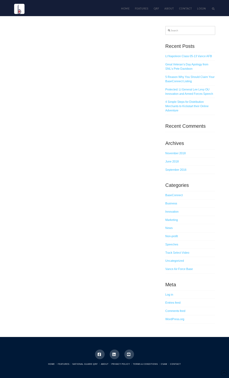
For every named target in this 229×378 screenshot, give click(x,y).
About (105, 364)
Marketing (171, 219)
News (169, 227)
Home (51, 364)
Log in (169, 294)
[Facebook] (100, 354)
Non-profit (171, 236)
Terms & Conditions (145, 364)
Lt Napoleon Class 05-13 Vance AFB (188, 56)
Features (63, 364)
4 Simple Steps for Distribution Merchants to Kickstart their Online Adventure (187, 106)
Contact (175, 364)
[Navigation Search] (211, 8)
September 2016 (175, 169)
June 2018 (172, 161)
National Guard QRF (85, 364)
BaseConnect (174, 195)
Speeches (171, 244)
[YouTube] (129, 354)
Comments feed (175, 310)
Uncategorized (174, 260)
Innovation (172, 211)
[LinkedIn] (114, 354)
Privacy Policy (120, 364)
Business (171, 203)
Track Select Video (177, 252)
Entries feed (173, 302)
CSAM (164, 364)
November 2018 (175, 153)
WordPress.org (174, 319)
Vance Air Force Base (179, 269)
